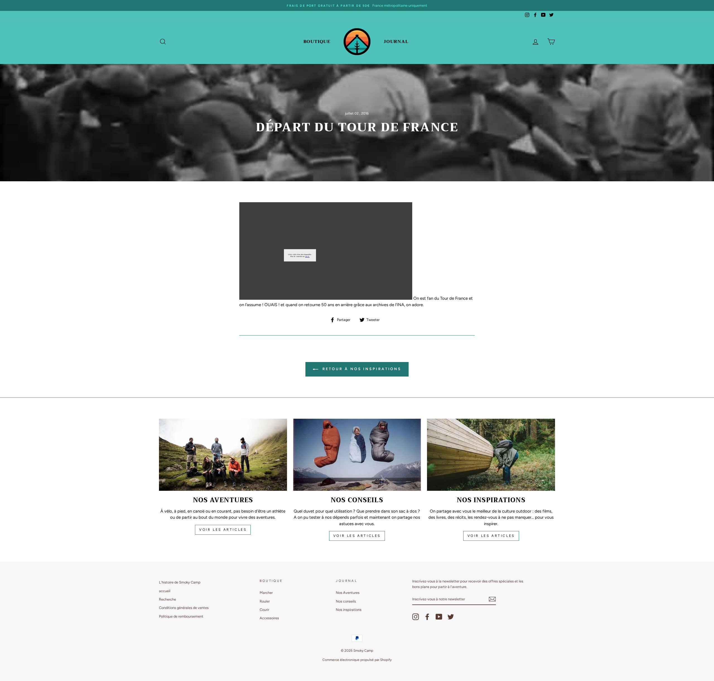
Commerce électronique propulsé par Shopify (357, 660)
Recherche (167, 599)
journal (396, 42)
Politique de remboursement (181, 616)
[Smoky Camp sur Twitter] (450, 616)
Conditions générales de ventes (184, 608)
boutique (317, 42)
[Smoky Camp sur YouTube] (439, 616)
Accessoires (269, 618)
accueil (164, 591)
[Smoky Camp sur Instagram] (415, 616)
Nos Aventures (348, 592)
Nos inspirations (348, 610)
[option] (357, 5)
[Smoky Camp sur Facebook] (427, 616)
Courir (264, 610)
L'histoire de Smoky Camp (180, 582)
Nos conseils (346, 601)
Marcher (266, 592)
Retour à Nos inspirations (360, 369)
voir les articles (223, 530)
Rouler (265, 601)
